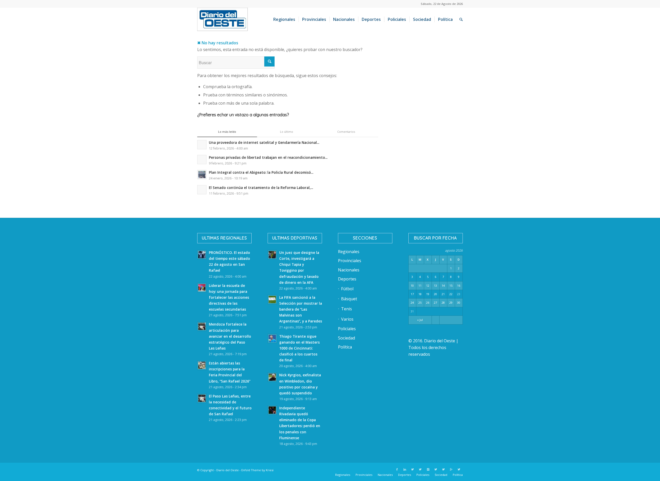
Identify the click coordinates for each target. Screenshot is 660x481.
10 (412, 285)
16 (458, 285)
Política (345, 347)
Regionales (348, 251)
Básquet (349, 299)
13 (435, 285)
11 (420, 285)
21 (443, 294)
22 (450, 294)
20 (435, 294)
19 (427, 294)
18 (420, 294)
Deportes (347, 279)
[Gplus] (451, 469)
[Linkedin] (405, 469)
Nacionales (348, 270)
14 (443, 285)
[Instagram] (428, 469)
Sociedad (346, 338)
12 (427, 285)
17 (412, 294)
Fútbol (347, 289)
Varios (347, 319)
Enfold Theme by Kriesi (257, 470)
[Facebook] (397, 469)
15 (450, 285)
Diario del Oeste (227, 470)
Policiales (347, 328)
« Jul (420, 320)
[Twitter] (412, 469)
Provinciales (349, 260)
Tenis (346, 309)
